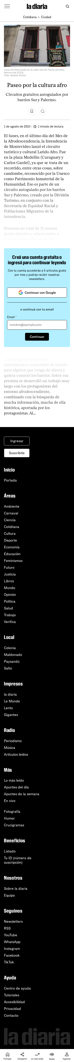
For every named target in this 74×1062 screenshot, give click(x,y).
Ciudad (46, 17)
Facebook (12, 955)
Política (9, 601)
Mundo (9, 588)
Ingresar (16, 441)
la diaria (10, 694)
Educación (12, 554)
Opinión (10, 594)
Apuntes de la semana (21, 794)
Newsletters (13, 921)
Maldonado (13, 655)
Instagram (12, 948)
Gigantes (11, 715)
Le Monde (12, 701)
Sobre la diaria (15, 888)
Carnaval (11, 513)
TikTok (9, 962)
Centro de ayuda (17, 988)
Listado (10, 851)
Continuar (37, 337)
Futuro (9, 567)
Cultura (10, 533)
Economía (12, 547)
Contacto (11, 1015)
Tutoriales (11, 995)
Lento (8, 708)
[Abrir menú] (7, 6)
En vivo (9, 801)
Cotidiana (30, 17)
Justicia (10, 574)
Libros (9, 581)
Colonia (10, 648)
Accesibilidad (14, 1002)
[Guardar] (32, 111)
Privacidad (12, 1009)
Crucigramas (14, 825)
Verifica (10, 622)
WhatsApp (12, 942)
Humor (9, 818)
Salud (8, 608)
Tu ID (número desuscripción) (17, 860)
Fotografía (12, 811)
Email (12, 317)
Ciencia (10, 520)
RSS (7, 928)
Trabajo (10, 615)
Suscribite (17, 453)
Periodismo (13, 741)
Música (9, 748)
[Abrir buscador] (67, 6)
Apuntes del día (16, 787)
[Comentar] (42, 111)
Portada (10, 480)
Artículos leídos (16, 754)
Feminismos (13, 561)
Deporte (10, 540)
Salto (8, 668)
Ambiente (11, 506)
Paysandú (12, 661)
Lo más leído (14, 780)
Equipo (9, 895)
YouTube (10, 935)
